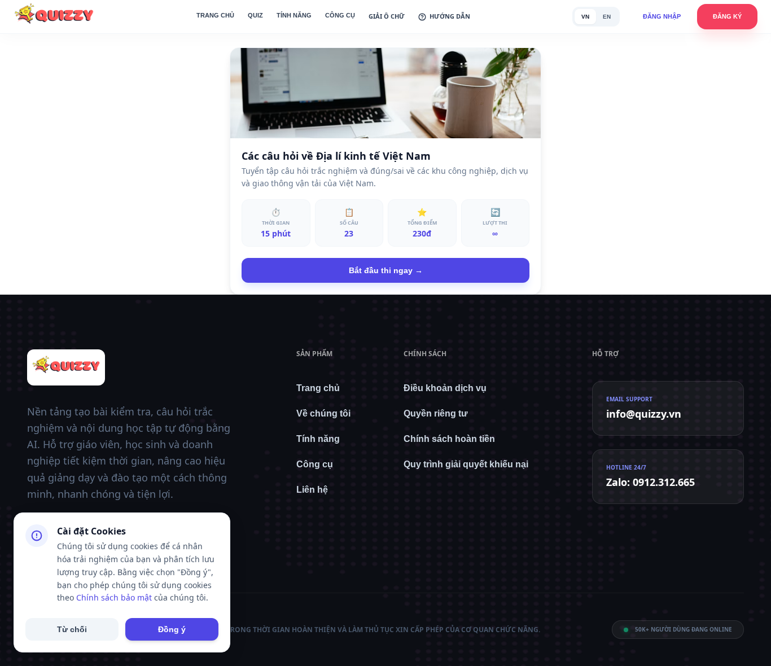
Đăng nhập (662, 16)
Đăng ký (727, 16)
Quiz (255, 15)
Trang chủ (215, 15)
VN (585, 17)
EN (607, 17)
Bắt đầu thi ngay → (386, 270)
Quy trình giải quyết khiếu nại (466, 464)
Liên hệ (312, 489)
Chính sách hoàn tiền (449, 439)
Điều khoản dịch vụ (445, 388)
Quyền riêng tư (436, 413)
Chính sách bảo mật (114, 597)
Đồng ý (172, 629)
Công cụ (340, 15)
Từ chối (72, 629)
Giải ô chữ (387, 16)
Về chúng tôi (323, 413)
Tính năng (294, 15)
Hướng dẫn (450, 16)
